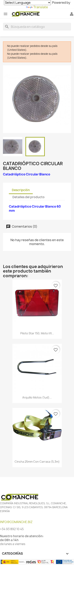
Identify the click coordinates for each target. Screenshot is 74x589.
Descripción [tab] (21, 190)
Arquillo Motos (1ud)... (37, 397)
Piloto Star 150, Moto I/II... (37, 333)
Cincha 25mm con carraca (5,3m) (37, 461)
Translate (40, 7)
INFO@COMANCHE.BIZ (16, 522)
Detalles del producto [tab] (28, 197)
